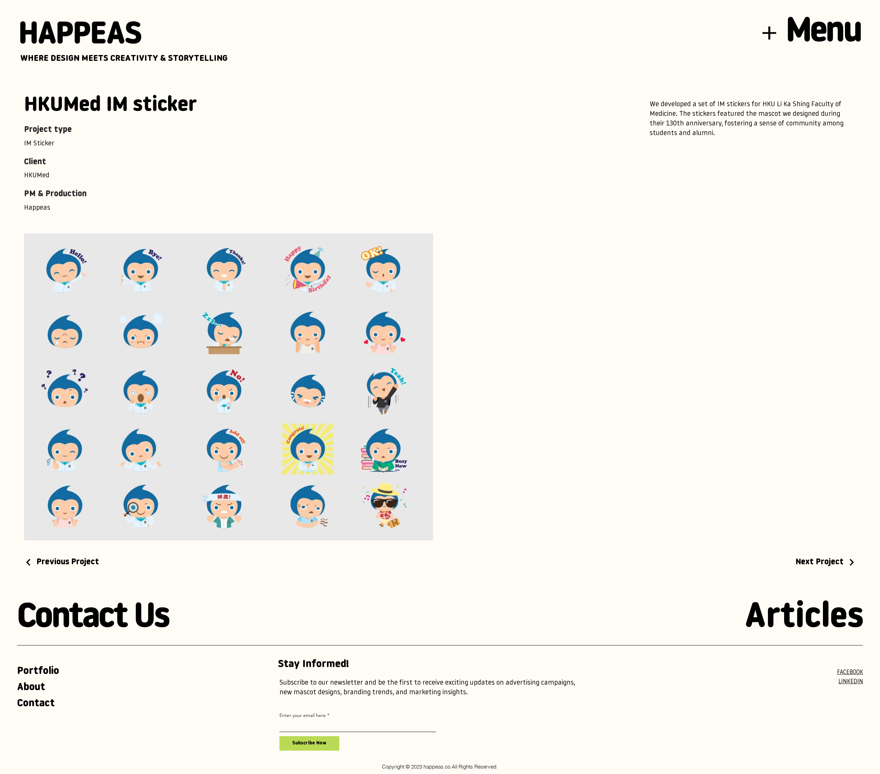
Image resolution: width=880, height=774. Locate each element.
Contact (36, 703)
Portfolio (38, 671)
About (31, 687)
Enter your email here (302, 715)
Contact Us (92, 618)
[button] (769, 33)
